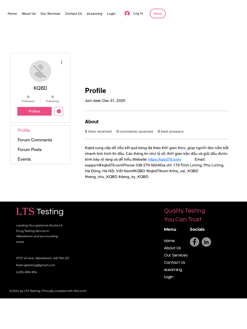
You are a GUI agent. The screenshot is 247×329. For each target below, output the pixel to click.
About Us (172, 248)
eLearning (173, 269)
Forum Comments (35, 139)
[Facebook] (194, 242)
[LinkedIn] (206, 242)
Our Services (174, 255)
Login (168, 277)
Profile (24, 130)
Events (24, 159)
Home (169, 240)
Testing (50, 211)
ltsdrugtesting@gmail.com (35, 265)
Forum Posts (30, 149)
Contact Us (174, 262)
